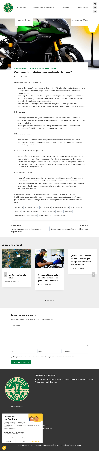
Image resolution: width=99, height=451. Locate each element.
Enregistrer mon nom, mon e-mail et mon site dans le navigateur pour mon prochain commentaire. (44, 357)
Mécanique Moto (80, 20)
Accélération (19, 207)
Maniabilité (68, 211)
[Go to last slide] (5, 274)
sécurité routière (32, 215)
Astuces (65, 8)
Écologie (18, 211)
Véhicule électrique (59, 215)
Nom (14, 351)
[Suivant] (93, 274)
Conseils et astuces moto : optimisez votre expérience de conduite (36, 68)
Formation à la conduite (48, 211)
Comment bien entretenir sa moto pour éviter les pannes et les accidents (49, 278)
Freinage (60, 211)
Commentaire (17, 325)
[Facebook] (95, 3)
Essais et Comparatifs (43, 8)
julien (17, 77)
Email (40, 351)
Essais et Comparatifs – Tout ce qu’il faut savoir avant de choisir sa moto (27, 429)
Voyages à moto (24, 20)
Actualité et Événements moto (13, 419)
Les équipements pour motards (13, 422)
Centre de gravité (45, 207)
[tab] (45, 300)
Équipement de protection (30, 211)
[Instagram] (95, 11)
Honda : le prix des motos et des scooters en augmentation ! (26, 229)
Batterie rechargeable (31, 207)
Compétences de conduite (61, 207)
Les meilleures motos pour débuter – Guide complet (69, 227)
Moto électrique (20, 215)
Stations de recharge (45, 215)
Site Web (68, 351)
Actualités (21, 8)
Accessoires (82, 8)
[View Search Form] (90, 7)
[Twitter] (95, 7)
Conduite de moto (76, 207)
